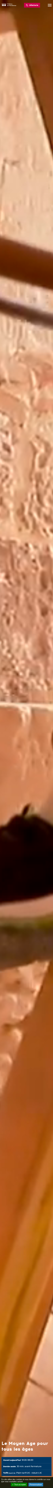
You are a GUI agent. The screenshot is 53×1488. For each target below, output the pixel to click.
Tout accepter (20, 1485)
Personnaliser (36, 1485)
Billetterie (33, 5)
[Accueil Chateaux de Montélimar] (8, 5)
